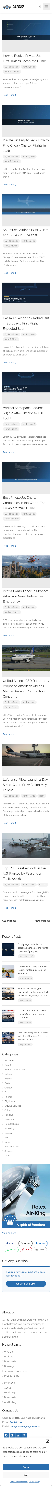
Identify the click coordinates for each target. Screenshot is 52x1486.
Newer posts (42, 920)
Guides (15, 518)
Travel (7, 1155)
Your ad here (9, 1233)
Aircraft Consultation (14, 1069)
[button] (47, 1441)
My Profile (9, 1383)
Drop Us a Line (27, 1283)
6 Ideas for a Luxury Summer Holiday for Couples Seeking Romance (32, 970)
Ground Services (12, 1106)
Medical (8, 612)
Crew (7, 1092)
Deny (26, 1475)
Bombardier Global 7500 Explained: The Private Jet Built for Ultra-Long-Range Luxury (33, 992)
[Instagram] (18, 1435)
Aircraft (8, 71)
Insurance (9, 1119)
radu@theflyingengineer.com (25, 1426)
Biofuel (8, 1083)
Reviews (8, 1356)
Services (8, 1151)
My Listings (10, 1392)
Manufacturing (11, 1124)
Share (11, 1243)
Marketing (9, 1128)
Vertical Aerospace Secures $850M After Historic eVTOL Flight (23, 413)
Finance (8, 1096)
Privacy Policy (34, 1482)
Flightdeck (9, 1101)
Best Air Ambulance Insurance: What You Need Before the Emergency (25, 596)
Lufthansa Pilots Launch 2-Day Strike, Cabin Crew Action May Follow (25, 785)
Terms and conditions (19, 1482)
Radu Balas (13, 67)
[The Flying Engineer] (13, 6)
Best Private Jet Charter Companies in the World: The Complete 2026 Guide (24, 503)
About (7, 1387)
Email (41, 1250)
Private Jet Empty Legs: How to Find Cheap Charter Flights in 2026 (26, 145)
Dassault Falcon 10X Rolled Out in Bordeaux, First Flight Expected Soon (26, 323)
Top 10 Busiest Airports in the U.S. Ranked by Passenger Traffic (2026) (24, 873)
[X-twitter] (24, 1435)
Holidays (8, 1115)
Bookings (9, 1366)
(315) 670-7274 (17, 1422)
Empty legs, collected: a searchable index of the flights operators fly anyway (33, 948)
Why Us (8, 1351)
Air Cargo (9, 1060)
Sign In (39, 6)
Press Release (11, 1146)
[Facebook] (6, 1435)
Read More (8, 95)
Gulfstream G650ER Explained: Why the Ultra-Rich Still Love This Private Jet (33, 1036)
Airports (43, 884)
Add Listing (10, 1402)
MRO (6, 1137)
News (7, 246)
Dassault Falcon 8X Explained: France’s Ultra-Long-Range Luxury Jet (33, 1014)
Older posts (9, 920)
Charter (15, 71)
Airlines (14, 246)
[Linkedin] (12, 1435)
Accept (26, 1467)
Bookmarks (10, 1361)
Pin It (26, 1250)
